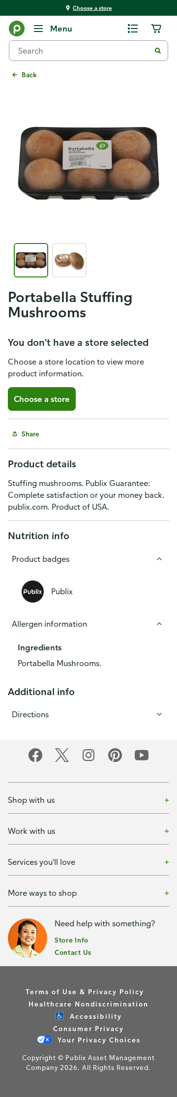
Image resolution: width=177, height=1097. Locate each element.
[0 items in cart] (156, 28)
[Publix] (17, 30)
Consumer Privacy (88, 1028)
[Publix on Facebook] (35, 760)
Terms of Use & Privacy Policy (85, 991)
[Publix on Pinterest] (115, 760)
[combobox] (83, 51)
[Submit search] (158, 51)
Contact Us (73, 952)
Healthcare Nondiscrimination (88, 1004)
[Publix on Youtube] (141, 760)
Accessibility (94, 1016)
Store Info (71, 940)
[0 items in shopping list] (133, 28)
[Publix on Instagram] (88, 760)
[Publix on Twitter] (62, 760)
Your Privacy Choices (98, 1040)
